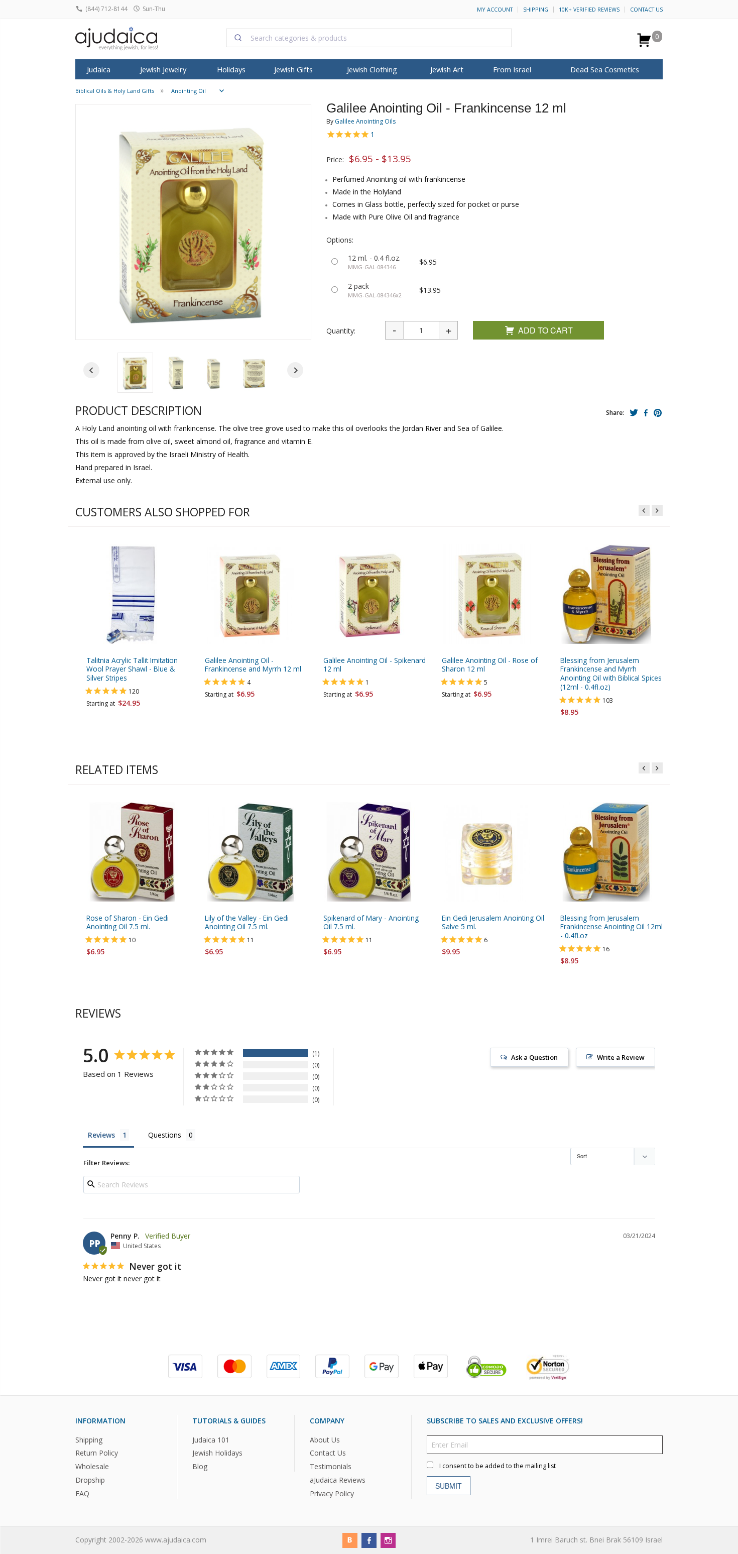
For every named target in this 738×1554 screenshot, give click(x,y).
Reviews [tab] (101, 1135)
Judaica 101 (210, 1440)
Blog (199, 1467)
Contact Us (646, 10)
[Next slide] (295, 370)
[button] (135, 373)
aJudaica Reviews (337, 1480)
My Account (495, 10)
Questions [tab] (164, 1135)
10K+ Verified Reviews (589, 10)
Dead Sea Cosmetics (604, 69)
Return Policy (96, 1453)
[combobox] (369, 38)
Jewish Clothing (372, 69)
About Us (325, 1440)
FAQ (82, 1494)
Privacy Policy (332, 1494)
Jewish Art (446, 69)
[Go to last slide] (91, 370)
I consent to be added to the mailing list (497, 1466)
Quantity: (340, 331)
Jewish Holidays (217, 1453)
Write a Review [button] (621, 1057)
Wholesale (92, 1467)
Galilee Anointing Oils (365, 121)
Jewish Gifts (293, 69)
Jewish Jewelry (163, 69)
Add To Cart (545, 330)
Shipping (535, 10)
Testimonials (330, 1467)
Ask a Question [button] (534, 1057)
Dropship (90, 1480)
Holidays (231, 69)
